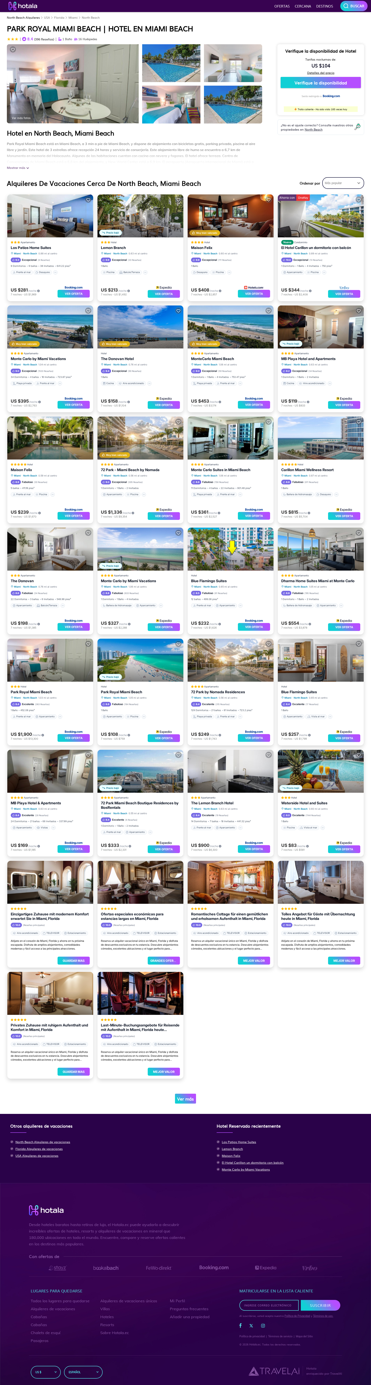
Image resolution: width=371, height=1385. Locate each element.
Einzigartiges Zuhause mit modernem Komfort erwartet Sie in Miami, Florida (50, 916)
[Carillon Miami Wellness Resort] (321, 438)
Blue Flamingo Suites (209, 581)
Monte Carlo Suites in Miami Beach (220, 470)
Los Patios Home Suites (31, 248)
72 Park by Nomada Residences (218, 692)
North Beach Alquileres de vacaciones (42, 1142)
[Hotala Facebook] (240, 1326)
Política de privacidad (252, 1336)
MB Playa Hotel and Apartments (308, 359)
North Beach (91, 17)
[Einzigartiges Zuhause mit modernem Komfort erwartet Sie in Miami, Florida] (50, 882)
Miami (73, 17)
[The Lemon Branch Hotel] (231, 771)
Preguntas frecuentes (189, 1308)
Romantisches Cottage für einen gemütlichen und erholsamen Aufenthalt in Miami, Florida (229, 916)
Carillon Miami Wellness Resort (307, 470)
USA (47, 17)
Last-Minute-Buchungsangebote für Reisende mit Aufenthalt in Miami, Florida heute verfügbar (140, 1027)
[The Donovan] (50, 549)
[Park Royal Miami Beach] (50, 660)
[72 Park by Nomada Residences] (231, 660)
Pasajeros (40, 1340)
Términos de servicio (280, 1336)
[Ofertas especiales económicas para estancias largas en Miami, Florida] (140, 882)
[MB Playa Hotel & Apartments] (50, 771)
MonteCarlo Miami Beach (212, 359)
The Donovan (22, 581)
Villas (105, 1308)
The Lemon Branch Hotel (212, 803)
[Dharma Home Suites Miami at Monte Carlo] (321, 549)
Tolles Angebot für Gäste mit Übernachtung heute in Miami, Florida (318, 916)
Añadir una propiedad (190, 1316)
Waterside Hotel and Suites (304, 803)
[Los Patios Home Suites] (50, 215)
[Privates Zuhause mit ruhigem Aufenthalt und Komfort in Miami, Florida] (50, 993)
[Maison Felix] (50, 438)
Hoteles (107, 1316)
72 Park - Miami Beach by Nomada (130, 470)
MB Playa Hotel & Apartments (36, 803)
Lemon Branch (113, 248)
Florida (59, 17)
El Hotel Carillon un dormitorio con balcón (316, 248)
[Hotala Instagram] (263, 1326)
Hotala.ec (255, 1344)
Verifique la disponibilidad (321, 82)
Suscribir (320, 1305)
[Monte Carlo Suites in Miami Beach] (231, 438)
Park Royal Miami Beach (31, 692)
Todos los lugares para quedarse (60, 1300)
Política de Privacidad (297, 1316)
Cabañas (39, 1316)
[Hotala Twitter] (251, 1326)
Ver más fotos (21, 118)
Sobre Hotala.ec (114, 1332)
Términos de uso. (323, 1316)
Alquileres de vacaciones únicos (128, 1300)
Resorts (107, 1324)
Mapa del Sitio (304, 1336)
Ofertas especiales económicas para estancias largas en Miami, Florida (132, 916)
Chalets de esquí (45, 1332)
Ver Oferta (74, 293)
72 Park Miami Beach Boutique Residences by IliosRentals (140, 805)
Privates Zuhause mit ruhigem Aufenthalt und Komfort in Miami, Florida (49, 1027)
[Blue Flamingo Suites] (231, 549)
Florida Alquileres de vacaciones (39, 1149)
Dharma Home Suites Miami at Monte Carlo (317, 581)
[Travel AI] (273, 1371)
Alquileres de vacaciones (53, 1308)
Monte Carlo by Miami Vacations (38, 359)
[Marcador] (13, 49)
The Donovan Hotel (117, 359)
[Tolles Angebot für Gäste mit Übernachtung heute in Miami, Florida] (321, 882)
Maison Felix (201, 248)
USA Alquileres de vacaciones (36, 1155)
